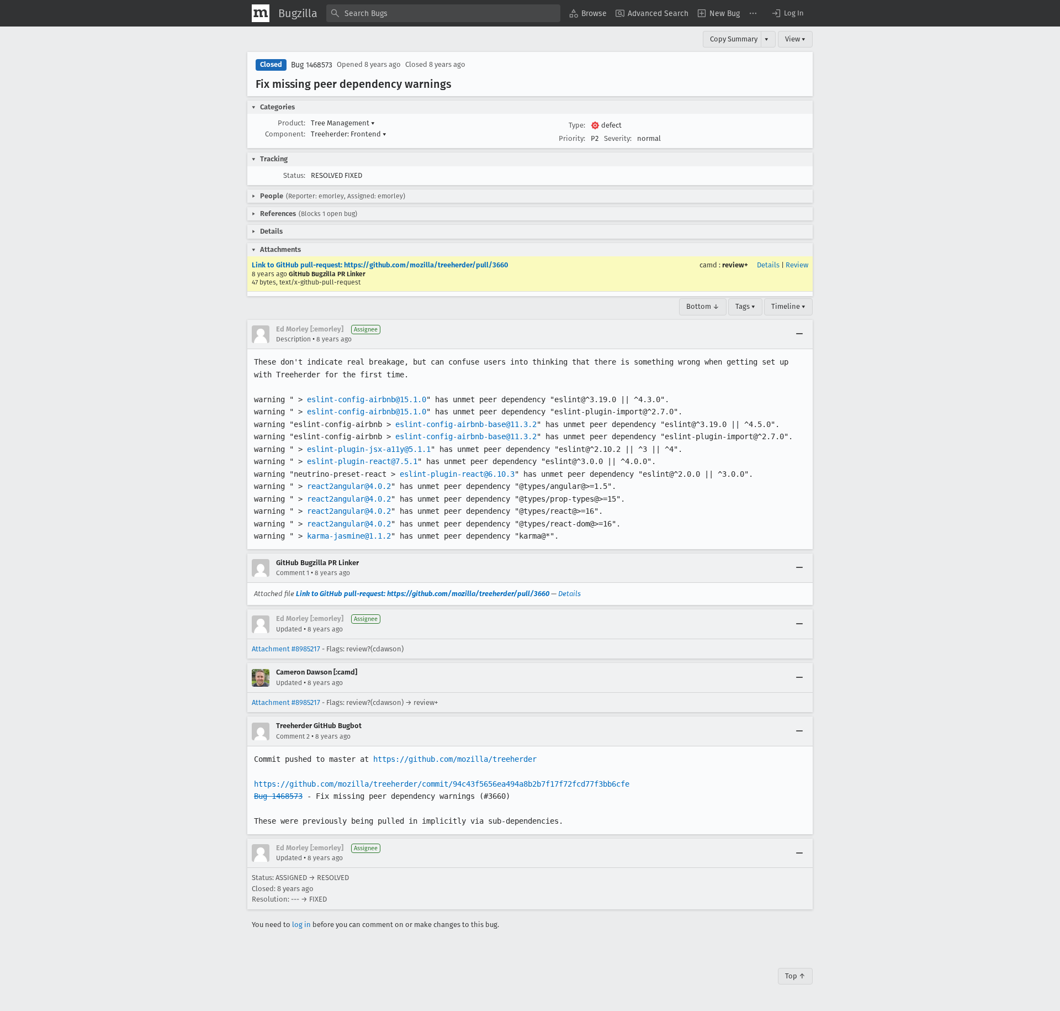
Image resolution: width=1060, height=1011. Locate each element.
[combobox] (443, 13)
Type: (577, 125)
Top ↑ (795, 976)
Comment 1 (292, 573)
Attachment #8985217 (286, 649)
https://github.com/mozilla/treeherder (455, 759)
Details (768, 265)
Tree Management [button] (343, 123)
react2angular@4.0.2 (349, 486)
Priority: (572, 138)
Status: (294, 175)
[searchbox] (443, 13)
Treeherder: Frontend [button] (348, 134)
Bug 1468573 (311, 65)
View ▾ (795, 39)
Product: (291, 123)
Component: (285, 134)
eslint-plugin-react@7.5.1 (362, 461)
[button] (787, 13)
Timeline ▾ (788, 306)
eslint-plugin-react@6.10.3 (457, 474)
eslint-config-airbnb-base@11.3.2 (466, 424)
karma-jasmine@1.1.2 (349, 535)
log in (301, 924)
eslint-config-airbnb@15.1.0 (366, 399)
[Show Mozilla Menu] (260, 13)
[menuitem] (588, 13)
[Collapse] (799, 334)
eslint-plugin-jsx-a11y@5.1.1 (369, 449)
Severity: (618, 138)
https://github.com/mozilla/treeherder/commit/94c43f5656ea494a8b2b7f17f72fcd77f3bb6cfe (441, 784)
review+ (735, 265)
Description (293, 339)
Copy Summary (733, 39)
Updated (289, 629)
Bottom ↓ (702, 306)
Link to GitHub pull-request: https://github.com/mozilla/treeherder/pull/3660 (380, 265)
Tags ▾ (745, 306)
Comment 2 (293, 736)
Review (797, 265)
